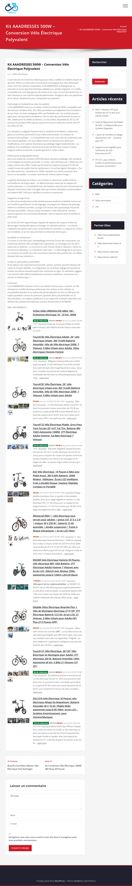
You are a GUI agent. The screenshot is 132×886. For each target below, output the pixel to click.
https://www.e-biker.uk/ (107, 252)
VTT (97, 206)
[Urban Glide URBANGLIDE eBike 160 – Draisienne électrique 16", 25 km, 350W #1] (9, 328)
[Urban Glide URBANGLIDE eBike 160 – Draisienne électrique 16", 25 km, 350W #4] (24, 329)
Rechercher (99, 62)
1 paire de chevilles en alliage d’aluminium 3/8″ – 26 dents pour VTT (108, 137)
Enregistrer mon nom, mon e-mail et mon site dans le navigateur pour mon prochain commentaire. (43, 839)
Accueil (123, 26)
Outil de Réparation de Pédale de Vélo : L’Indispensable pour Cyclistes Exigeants (109, 125)
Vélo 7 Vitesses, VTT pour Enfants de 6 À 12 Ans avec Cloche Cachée (107, 112)
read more (44, 378)
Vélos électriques (20, 74)
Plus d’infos (42, 324)
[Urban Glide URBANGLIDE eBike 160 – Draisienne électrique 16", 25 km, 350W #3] (19, 329)
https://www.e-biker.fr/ (107, 257)
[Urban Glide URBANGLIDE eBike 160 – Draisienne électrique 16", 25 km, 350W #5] (29, 328)
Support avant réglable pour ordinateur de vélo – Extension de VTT (108, 150)
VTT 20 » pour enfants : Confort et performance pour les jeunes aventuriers (108, 162)
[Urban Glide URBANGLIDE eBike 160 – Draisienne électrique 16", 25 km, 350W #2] (13, 329)
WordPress (60, 881)
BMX (97, 194)
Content (77, 881)
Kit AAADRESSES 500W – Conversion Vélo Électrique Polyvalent (103, 30)
